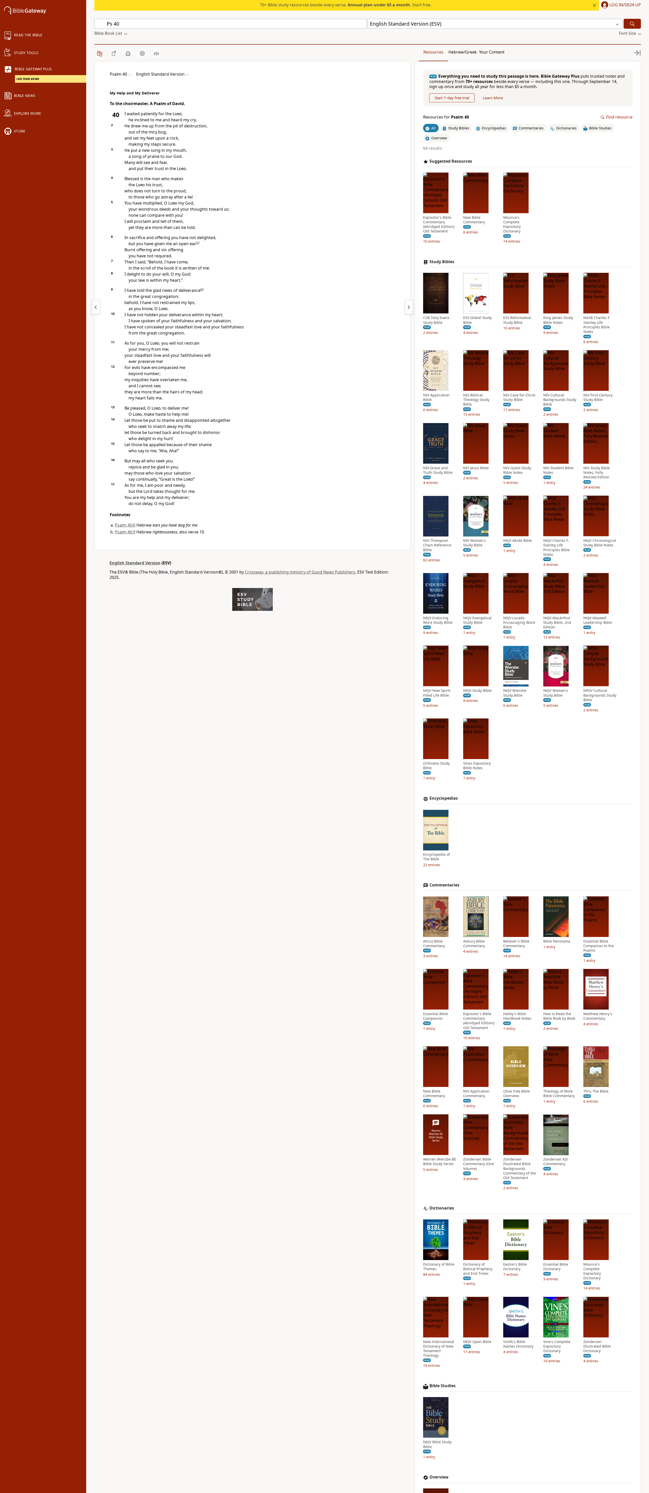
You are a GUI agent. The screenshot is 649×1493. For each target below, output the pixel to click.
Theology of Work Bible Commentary (559, 1093)
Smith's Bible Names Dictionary (518, 1344)
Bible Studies (442, 1386)
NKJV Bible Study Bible (437, 1444)
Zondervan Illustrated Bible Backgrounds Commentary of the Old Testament (519, 1168)
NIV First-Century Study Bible (597, 397)
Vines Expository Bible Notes (477, 765)
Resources (433, 52)
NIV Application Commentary (476, 1093)
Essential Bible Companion (435, 1016)
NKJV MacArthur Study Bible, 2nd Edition (557, 622)
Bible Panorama (556, 941)
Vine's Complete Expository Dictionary (556, 1346)
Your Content (491, 52)
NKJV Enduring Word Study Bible (438, 620)
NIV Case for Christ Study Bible (519, 397)
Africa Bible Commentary (434, 943)
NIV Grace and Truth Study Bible (438, 470)
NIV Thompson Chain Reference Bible (437, 545)
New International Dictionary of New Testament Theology (438, 1348)
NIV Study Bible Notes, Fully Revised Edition (596, 472)
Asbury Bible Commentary (474, 943)
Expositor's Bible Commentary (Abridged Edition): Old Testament (439, 224)
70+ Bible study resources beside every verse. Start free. (345, 5)
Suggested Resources (450, 161)
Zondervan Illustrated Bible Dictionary (597, 1346)
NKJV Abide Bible (517, 541)
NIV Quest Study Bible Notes (517, 470)
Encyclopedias (443, 798)
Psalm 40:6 (125, 525)
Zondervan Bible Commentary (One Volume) (478, 1164)
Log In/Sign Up (625, 5)
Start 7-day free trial (452, 97)
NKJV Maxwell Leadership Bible (597, 620)
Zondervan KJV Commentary (555, 1161)
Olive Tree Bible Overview (516, 1093)
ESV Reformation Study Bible (517, 320)
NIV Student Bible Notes (558, 470)
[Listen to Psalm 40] (156, 53)
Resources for (446, 117)
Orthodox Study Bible (436, 765)
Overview (438, 1477)
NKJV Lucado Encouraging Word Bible (519, 622)
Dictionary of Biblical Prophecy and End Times (477, 1269)
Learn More (493, 97)
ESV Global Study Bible (477, 320)
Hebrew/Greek (462, 52)
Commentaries (444, 885)
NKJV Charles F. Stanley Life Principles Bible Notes (556, 548)
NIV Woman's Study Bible (474, 543)
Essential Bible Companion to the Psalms (598, 946)
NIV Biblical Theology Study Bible (476, 400)
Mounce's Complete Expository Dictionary (512, 224)
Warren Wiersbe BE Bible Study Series (439, 1161)
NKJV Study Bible (477, 691)
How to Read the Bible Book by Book (559, 1016)
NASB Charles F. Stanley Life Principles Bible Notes (596, 325)
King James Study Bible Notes (558, 320)
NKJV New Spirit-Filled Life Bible (437, 693)
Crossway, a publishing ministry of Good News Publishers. (300, 572)
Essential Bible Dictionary (555, 1266)
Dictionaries (441, 1208)
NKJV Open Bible (477, 1341)
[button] (620, 5)
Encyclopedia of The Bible (436, 857)
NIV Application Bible (436, 397)
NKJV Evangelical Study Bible (477, 620)
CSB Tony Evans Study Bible (436, 320)
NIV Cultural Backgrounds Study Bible (559, 400)
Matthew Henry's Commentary (597, 1016)
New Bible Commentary (474, 219)
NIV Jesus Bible (476, 468)
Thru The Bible (595, 1091)
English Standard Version (135, 563)
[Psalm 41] (409, 307)
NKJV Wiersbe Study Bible (514, 693)
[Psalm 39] (96, 307)
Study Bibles (441, 261)
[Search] (632, 24)
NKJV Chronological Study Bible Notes (599, 543)
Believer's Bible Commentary (516, 943)
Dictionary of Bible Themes (438, 1266)
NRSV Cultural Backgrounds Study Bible (599, 695)
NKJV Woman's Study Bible (555, 693)
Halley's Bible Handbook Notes (517, 1016)
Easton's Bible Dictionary (515, 1266)
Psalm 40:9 (125, 532)
